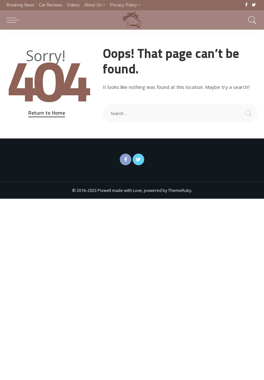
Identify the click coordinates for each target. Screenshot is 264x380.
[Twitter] (254, 5)
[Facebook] (246, 5)
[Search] (251, 20)
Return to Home (46, 113)
